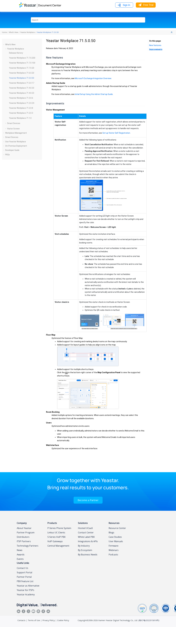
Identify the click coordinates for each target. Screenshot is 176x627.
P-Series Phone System (59, 528)
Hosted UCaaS (85, 528)
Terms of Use (34, 620)
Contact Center (86, 532)
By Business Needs (87, 554)
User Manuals (116, 541)
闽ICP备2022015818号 (149, 620)
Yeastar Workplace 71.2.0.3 (21, 113)
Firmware (113, 545)
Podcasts (113, 554)
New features (155, 45)
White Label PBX (86, 536)
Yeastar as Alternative (28, 585)
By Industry (84, 545)
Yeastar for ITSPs (25, 590)
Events (20, 558)
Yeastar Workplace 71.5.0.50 (48, 32)
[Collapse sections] (172, 32)
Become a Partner (88, 500)
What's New (13, 32)
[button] (4, 44)
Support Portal (24, 572)
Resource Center (117, 528)
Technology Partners (27, 545)
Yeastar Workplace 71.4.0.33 (21, 88)
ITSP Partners (24, 541)
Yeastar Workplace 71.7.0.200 (22, 58)
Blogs (111, 532)
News (19, 550)
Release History (16, 53)
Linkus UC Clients (56, 532)
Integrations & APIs (88, 541)
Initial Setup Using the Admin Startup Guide (94, 94)
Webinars (114, 550)
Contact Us (22, 568)
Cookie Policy (63, 620)
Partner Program (26, 532)
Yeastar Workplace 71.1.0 (20, 118)
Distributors (23, 536)
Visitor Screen (13, 129)
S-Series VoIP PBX (56, 536)
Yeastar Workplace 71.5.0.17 (21, 83)
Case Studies (115, 536)
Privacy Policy (48, 620)
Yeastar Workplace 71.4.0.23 (21, 93)
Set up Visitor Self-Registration (116, 133)
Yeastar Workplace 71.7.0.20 (21, 68)
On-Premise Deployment (16, 146)
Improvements (155, 49)
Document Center (49, 5)
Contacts (21, 620)
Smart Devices (13, 123)
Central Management (58, 545)
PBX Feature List (25, 581)
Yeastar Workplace (27, 32)
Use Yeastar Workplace (15, 141)
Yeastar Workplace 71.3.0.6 (21, 98)
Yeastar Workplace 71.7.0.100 (22, 63)
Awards (20, 554)
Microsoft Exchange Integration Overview (93, 78)
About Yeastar (24, 528)
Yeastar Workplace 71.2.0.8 (21, 108)
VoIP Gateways (55, 541)
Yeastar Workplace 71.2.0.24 (21, 103)
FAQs (7, 154)
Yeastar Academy (26, 594)
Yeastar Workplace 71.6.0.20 (21, 73)
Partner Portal (24, 576)
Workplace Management (16, 133)
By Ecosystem (85, 550)
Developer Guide (12, 150)
